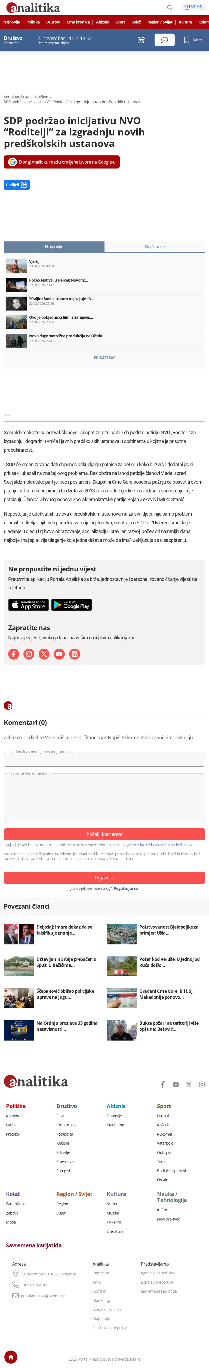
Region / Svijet (160, 22)
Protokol (13, 1134)
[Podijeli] (141, 40)
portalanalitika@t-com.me (43, 1295)
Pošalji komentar (104, 834)
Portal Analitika (16, 96)
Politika (33, 22)
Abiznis (102, 22)
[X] (44, 654)
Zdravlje (63, 1152)
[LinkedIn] (74, 654)
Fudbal (163, 1115)
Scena (112, 1203)
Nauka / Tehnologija (172, 1197)
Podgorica (64, 1134)
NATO (11, 1124)
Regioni (62, 1143)
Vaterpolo (165, 1143)
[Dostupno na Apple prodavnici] (28, 605)
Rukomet (164, 1134)
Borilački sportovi (171, 1170)
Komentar (14, 1115)
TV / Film (114, 1222)
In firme (163, 1209)
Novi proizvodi (169, 1219)
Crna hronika (78, 22)
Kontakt (99, 1291)
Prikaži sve (104, 357)
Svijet (60, 1213)
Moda (11, 1222)
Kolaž (136, 22)
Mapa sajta (102, 1318)
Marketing (115, 1124)
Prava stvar (65, 1161)
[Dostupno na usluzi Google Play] (71, 605)
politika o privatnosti (148, 844)
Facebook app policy (110, 1327)
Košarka (164, 1124)
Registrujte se (126, 888)
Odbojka (164, 1152)
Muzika (113, 1213)
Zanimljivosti (16, 1203)
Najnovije (11, 22)
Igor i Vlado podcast (157, 1273)
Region (62, 1203)
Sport (120, 22)
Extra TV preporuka (157, 1282)
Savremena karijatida (34, 1245)
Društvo (53, 22)
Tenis (161, 1161)
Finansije (114, 1115)
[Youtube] (59, 654)
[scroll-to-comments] (165, 40)
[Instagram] (28, 654)
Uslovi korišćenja (107, 1309)
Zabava (12, 1213)
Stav (59, 1115)
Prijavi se (104, 877)
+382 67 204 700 (34, 1285)
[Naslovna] (10, 1357)
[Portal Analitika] (36, 1081)
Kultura (185, 22)
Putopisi (63, 1170)
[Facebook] (13, 654)
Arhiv (97, 1282)
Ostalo (162, 1179)
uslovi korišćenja (179, 844)
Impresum (101, 1273)
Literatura (115, 1231)
